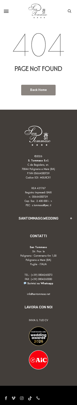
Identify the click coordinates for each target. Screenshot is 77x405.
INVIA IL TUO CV (38, 320)
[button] (6, 11)
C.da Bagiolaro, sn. (38, 165)
